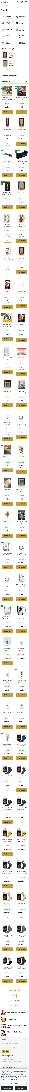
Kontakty (4, 1064)
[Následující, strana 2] (15, 996)
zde (16, 1079)
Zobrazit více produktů (14, 70)
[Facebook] (3, 1051)
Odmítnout (7, 1088)
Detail (7, 143)
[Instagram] (7, 1051)
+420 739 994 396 (10, 1047)
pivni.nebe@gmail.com (12, 1044)
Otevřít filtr (6, 81)
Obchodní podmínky (7, 1059)
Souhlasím (20, 1088)
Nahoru (15, 1005)
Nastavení (14, 1083)
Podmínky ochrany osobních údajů (12, 1061)
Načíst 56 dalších (14, 990)
